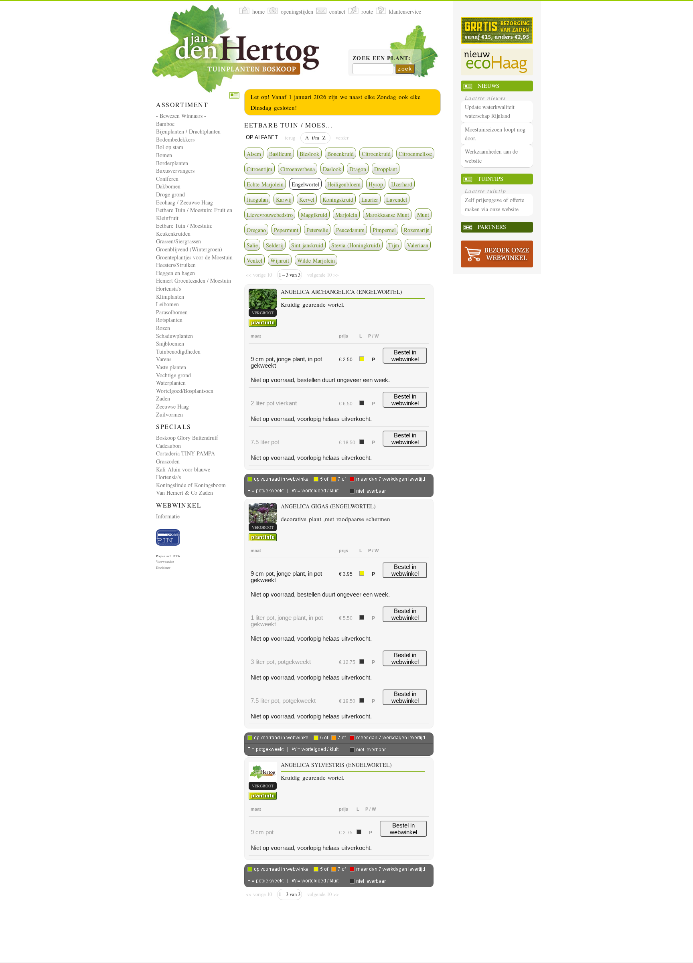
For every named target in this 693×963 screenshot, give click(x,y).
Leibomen (167, 304)
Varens (163, 359)
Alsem (254, 154)
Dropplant (385, 169)
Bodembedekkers (175, 139)
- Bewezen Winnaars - (181, 115)
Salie (252, 245)
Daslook (332, 169)
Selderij (274, 245)
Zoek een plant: (382, 58)
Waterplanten (171, 382)
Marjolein (346, 214)
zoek (405, 68)
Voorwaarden (165, 562)
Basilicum (280, 154)
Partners (492, 227)
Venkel (254, 260)
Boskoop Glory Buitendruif (187, 437)
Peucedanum (350, 230)
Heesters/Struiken (176, 265)
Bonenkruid (340, 154)
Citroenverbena (297, 169)
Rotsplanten (169, 320)
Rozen (163, 328)
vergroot (263, 313)
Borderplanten (172, 163)
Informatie (168, 516)
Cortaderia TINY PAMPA (185, 453)
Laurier (369, 199)
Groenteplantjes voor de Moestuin (194, 257)
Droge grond (170, 194)
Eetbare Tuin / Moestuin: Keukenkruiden (184, 229)
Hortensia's (168, 288)
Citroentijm (259, 169)
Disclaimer (163, 568)
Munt (423, 214)
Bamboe (165, 123)
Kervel (306, 199)
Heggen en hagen (175, 273)
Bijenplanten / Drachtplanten (188, 131)
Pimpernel (384, 230)
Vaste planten (171, 367)
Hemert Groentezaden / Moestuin (193, 280)
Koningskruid (337, 199)
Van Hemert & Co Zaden (184, 492)
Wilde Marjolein (316, 260)
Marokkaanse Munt (387, 214)
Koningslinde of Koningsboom (191, 485)
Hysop (376, 184)
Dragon (357, 169)
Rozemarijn (417, 230)
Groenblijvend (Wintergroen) (189, 249)
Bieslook (309, 154)
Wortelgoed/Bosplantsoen (184, 391)
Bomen (164, 155)
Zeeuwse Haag (172, 406)
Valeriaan (417, 245)
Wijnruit (279, 260)
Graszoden (168, 461)
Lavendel (396, 199)
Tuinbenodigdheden (178, 351)
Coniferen (167, 178)
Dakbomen (168, 186)
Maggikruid (314, 214)
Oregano (256, 230)
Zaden (163, 398)
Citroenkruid (376, 154)
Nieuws (488, 85)
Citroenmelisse (415, 154)
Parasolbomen (172, 312)
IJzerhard (401, 184)
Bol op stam (169, 147)
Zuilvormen (169, 414)
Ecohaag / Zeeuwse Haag (184, 202)
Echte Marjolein (265, 184)
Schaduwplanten (174, 336)
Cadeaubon (168, 445)
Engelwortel (305, 184)
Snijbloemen (170, 343)
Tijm (393, 245)
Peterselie (317, 230)
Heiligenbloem (344, 184)
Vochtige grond (173, 375)
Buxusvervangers (175, 170)
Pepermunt (286, 230)
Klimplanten (170, 296)
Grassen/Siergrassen (178, 241)
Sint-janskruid (307, 245)
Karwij (283, 199)
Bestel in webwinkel (405, 355)
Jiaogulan (257, 199)
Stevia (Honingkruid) (355, 245)
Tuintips (490, 178)
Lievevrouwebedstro (270, 214)
